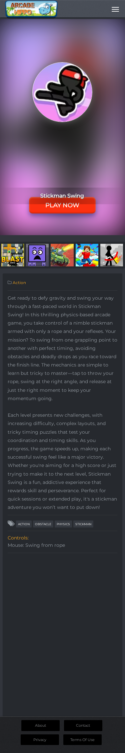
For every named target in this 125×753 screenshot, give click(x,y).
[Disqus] (62, 639)
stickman (83, 524)
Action (19, 282)
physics (63, 524)
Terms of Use (82, 739)
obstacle (43, 524)
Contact (83, 725)
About (40, 725)
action (24, 524)
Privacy (39, 739)
